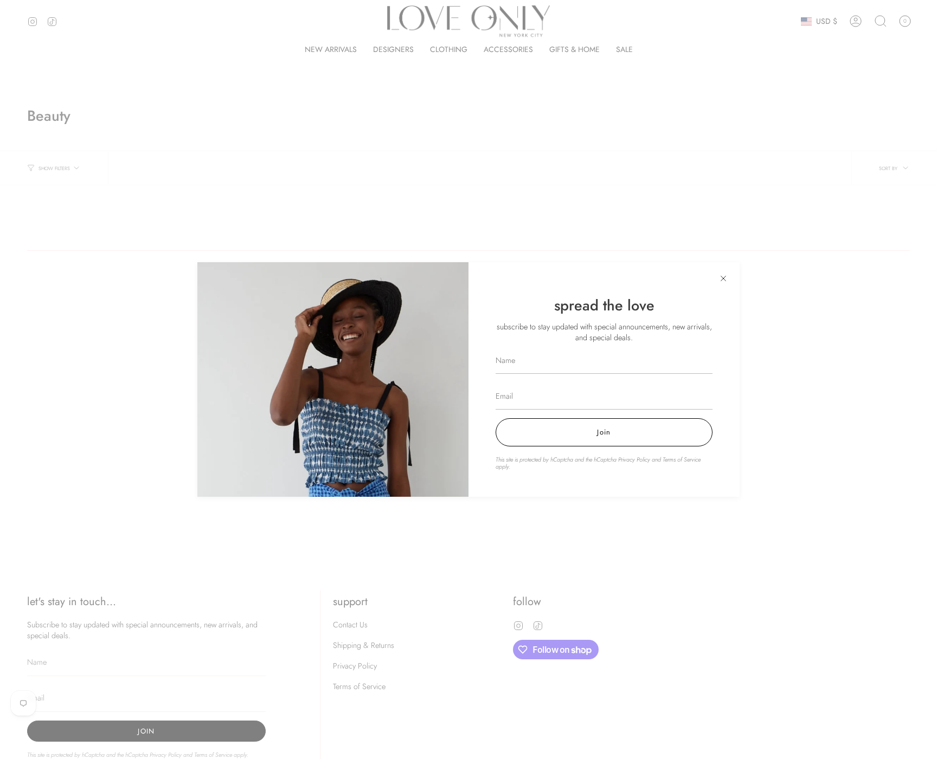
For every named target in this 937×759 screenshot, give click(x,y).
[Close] (723, 278)
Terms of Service (682, 459)
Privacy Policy (634, 459)
